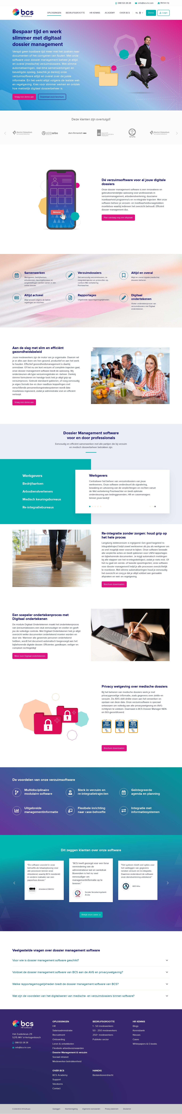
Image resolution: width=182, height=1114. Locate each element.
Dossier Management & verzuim (69, 1052)
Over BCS (125, 12)
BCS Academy (60, 1075)
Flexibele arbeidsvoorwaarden (68, 1048)
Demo (151, 12)
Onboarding (58, 1039)
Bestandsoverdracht (103, 1075)
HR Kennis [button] (95, 12)
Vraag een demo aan (24, 97)
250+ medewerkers (103, 1035)
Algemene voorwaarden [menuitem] (91, 1109)
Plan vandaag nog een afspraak (118, 217)
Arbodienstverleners (95, 506)
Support (56, 1079)
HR (54, 1026)
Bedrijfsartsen (92, 506)
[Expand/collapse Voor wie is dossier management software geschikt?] (167, 960)
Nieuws (136, 1035)
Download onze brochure (52, 97)
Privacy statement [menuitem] (111, 1109)
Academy (110, 12)
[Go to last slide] (14, 883)
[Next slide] (177, 133)
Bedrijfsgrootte (75, 12)
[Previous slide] (5, 133)
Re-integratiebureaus (100, 506)
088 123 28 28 (124, 3)
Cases (136, 1039)
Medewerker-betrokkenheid (66, 1061)
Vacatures (57, 1084)
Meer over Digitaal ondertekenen (30, 656)
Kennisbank (139, 1030)
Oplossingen (54, 12)
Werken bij (165, 3)
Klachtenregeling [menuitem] (71, 1109)
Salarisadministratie (62, 1030)
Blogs (135, 1026)
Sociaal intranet (60, 1057)
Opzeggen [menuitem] (56, 1109)
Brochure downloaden (114, 584)
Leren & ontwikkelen (63, 1043)
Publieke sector (101, 1039)
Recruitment (58, 1035)
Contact (56, 1088)
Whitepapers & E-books (145, 1043)
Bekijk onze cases (90, 914)
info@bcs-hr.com (145, 3)
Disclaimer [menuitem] (127, 1109)
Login (164, 12)
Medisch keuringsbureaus (97, 506)
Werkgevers (89, 506)
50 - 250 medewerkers (105, 1030)
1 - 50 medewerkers (103, 1026)
